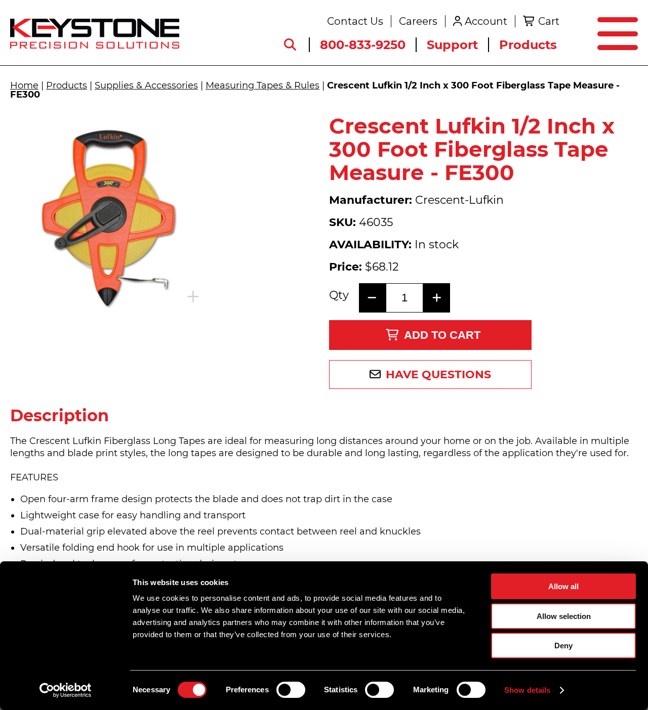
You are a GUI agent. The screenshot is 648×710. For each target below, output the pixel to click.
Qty (339, 295)
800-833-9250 (363, 44)
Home (24, 85)
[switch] (290, 690)
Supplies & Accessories (146, 85)
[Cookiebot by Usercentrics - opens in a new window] (65, 690)
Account (486, 21)
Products (528, 44)
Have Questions (438, 374)
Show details (527, 690)
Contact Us (355, 21)
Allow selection (564, 616)
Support (452, 44)
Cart (548, 21)
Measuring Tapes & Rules (262, 85)
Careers (418, 21)
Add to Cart (442, 335)
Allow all (563, 586)
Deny (563, 645)
